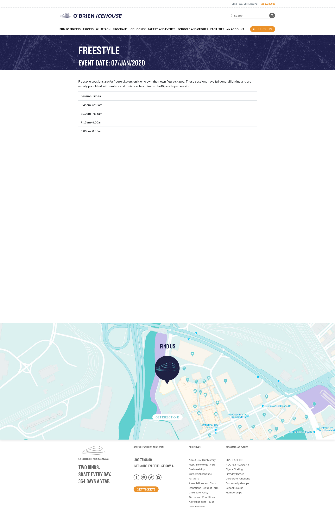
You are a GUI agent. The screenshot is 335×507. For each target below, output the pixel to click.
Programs (120, 29)
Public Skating (70, 29)
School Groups (234, 488)
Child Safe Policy (198, 492)
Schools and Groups (193, 29)
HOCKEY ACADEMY (237, 464)
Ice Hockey (138, 29)
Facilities (217, 29)
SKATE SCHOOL (235, 460)
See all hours (268, 3)
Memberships (234, 492)
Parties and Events (161, 29)
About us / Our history (202, 460)
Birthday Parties (235, 474)
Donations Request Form (203, 488)
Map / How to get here (202, 464)
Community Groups (237, 483)
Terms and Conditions (202, 497)
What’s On (103, 29)
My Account (235, 29)
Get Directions (167, 417)
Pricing (88, 29)
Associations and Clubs (203, 483)
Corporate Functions (238, 478)
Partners (194, 478)
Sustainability (197, 469)
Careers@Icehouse (200, 474)
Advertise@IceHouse (201, 502)
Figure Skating (234, 469)
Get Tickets (262, 29)
